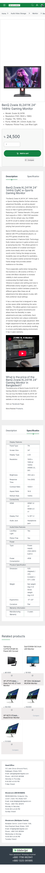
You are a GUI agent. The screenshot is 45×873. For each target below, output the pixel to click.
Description (11, 176)
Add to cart (24, 153)
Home (4, 13)
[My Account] (37, 5)
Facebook (16, 404)
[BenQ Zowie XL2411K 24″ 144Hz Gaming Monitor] (22, 81)
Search (32, 5)
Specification (33, 176)
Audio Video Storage (18, 13)
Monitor (35, 13)
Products (19, 409)
